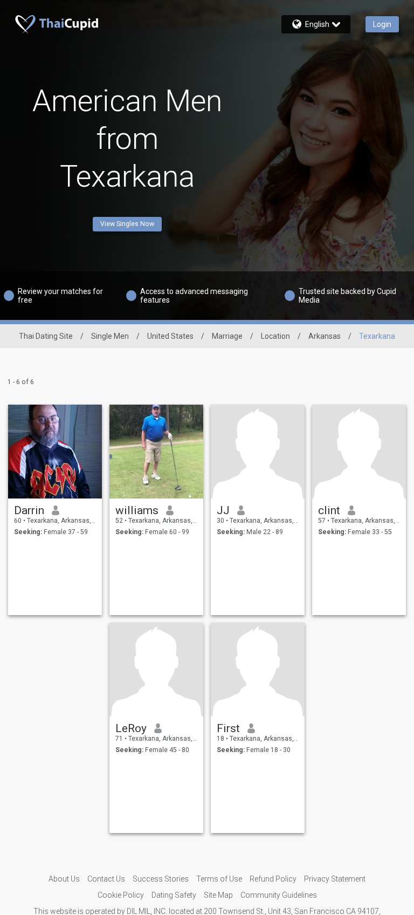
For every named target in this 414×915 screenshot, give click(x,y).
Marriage (227, 336)
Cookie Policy (121, 895)
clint (329, 510)
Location (275, 336)
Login (382, 24)
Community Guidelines (278, 895)
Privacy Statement (334, 879)
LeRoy (131, 728)
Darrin (29, 510)
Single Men (110, 336)
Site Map (218, 895)
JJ (223, 510)
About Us (64, 879)
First (228, 728)
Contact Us (106, 879)
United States (170, 336)
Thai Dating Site (46, 336)
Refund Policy (273, 879)
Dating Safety (173, 895)
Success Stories (161, 879)
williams (136, 510)
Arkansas (324, 336)
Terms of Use (219, 879)
